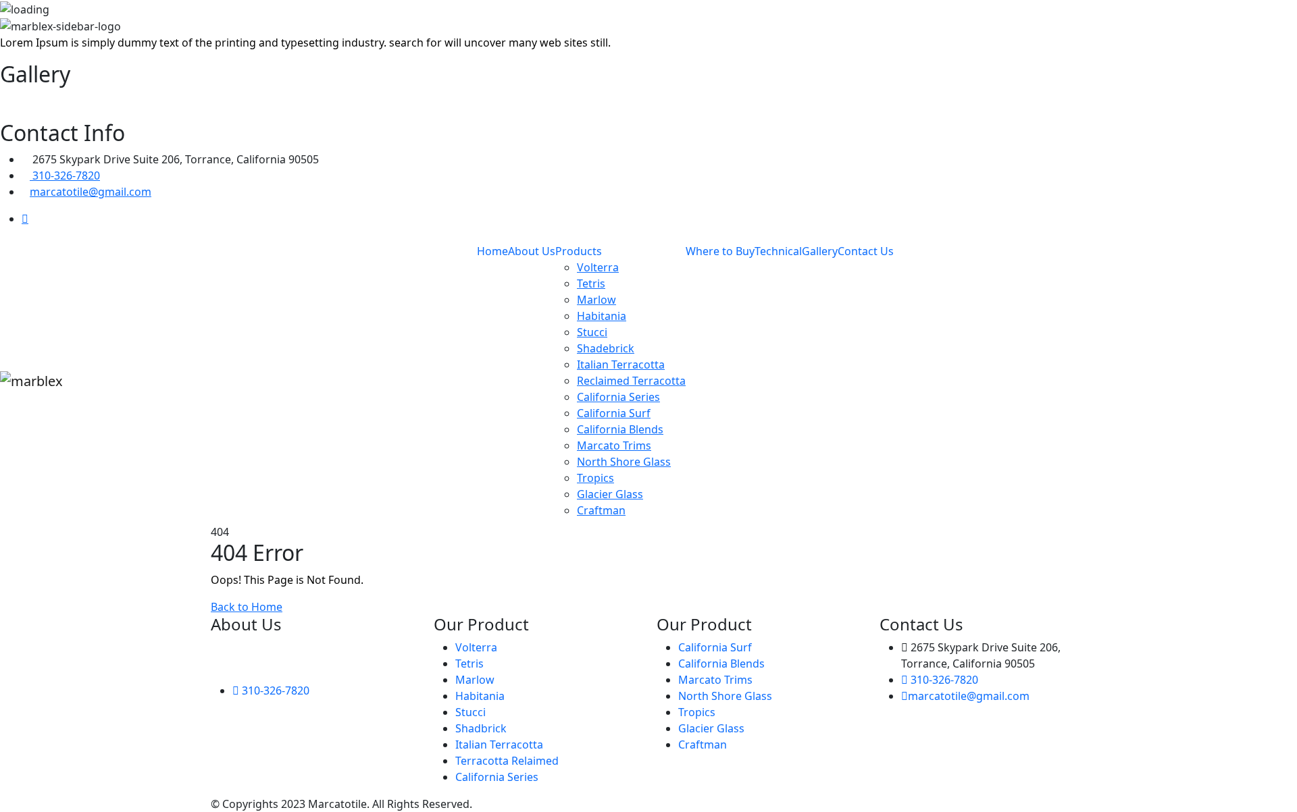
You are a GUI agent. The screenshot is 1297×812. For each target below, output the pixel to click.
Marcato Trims (614, 445)
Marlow (596, 299)
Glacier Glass (610, 494)
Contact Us (866, 251)
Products (578, 251)
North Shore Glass (624, 461)
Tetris (591, 283)
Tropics (595, 477)
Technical (778, 251)
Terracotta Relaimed (507, 760)
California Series (618, 396)
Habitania (601, 315)
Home (492, 251)
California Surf (614, 413)
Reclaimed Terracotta (631, 380)
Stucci (592, 332)
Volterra (598, 267)
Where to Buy (720, 251)
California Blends (620, 429)
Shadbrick (481, 728)
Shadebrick (605, 348)
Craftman (601, 510)
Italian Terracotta (621, 364)
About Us (531, 251)
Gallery (820, 251)
